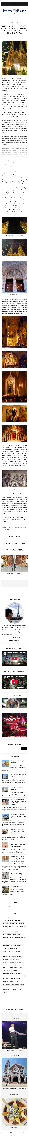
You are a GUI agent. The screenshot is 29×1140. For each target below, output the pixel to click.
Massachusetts (7, 945)
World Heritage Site (15, 978)
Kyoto (4, 929)
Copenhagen (6, 951)
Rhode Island (15, 984)
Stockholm (12, 940)
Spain (18, 940)
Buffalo (14, 953)
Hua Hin (5, 967)
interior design (7, 989)
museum (5, 942)
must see (5, 923)
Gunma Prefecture (19, 976)
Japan (4, 920)
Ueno (4, 987)
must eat (21, 923)
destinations (6, 953)
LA (4, 978)
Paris (4, 931)
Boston (5, 965)
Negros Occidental (14, 967)
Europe (5, 926)
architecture (12, 956)
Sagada (12, 962)
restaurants (11, 948)
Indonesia (5, 937)
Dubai (11, 976)
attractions (17, 920)
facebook (10, 1009)
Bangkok (12, 923)
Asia (11, 918)
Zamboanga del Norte (8, 973)
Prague (14, 934)
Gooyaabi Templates (14, 1135)
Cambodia (17, 937)
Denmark (5, 959)
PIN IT (16, 543)
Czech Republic (7, 934)
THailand (10, 920)
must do (20, 989)
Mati (7, 978)
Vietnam (10, 987)
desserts (18, 965)
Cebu (17, 948)
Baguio (17, 959)
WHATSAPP (8, 543)
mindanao (22, 926)
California (11, 965)
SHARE (7, 540)
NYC (9, 929)
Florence (5, 962)
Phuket (5, 956)
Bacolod (12, 959)
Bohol (11, 981)
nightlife (5, 981)
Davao (15, 918)
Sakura (23, 937)
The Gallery (18, 951)
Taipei (13, 931)
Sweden (19, 945)
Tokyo (16, 926)
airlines (21, 962)
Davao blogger (14, 22)
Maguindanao (6, 984)
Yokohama (16, 987)
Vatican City (16, 970)
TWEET (14, 540)
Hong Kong (11, 942)
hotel (20, 929)
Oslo (14, 945)
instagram (20, 1009)
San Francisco (7, 970)
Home (15, 14)
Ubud (16, 962)
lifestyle (11, 926)
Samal (22, 984)
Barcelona (19, 973)
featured (5, 918)
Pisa (21, 967)
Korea (16, 981)
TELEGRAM (22, 540)
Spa (12, 951)
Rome (19, 934)
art (17, 931)
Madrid (18, 942)
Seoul (11, 937)
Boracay (5, 940)
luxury (14, 989)
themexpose (16, 1133)
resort (19, 956)
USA (17, 923)
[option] (14, 564)
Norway (19, 953)
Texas (4, 948)
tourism (5, 992)
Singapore (14, 929)
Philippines (21, 918)
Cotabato (5, 976)
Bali (9, 931)
